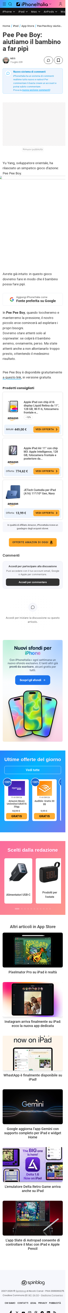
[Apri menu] (50, 4)
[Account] (60, 4)
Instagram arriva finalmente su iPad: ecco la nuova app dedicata (33, 1023)
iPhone (7, 11)
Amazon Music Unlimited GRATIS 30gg (17, 804)
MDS (12, 58)
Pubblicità (55, 1303)
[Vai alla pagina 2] (21, 908)
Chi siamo (10, 1303)
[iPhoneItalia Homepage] (31, 4)
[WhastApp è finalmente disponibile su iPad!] (33, 1053)
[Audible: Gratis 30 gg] (44, 788)
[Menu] (4, 4)
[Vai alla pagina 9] (43, 908)
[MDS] (6, 60)
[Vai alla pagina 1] (17, 908)
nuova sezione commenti (36, 90)
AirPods (49, 11)
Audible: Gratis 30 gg (44, 802)
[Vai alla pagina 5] (31, 908)
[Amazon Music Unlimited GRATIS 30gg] (16, 788)
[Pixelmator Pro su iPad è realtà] (33, 950)
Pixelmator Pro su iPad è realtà (33, 972)
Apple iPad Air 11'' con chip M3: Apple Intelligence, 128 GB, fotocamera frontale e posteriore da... (41, 453)
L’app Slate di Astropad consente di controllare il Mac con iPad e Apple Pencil (33, 1244)
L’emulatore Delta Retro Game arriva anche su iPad (33, 1189)
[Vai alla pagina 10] (47, 908)
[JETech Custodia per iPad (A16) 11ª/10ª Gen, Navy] (13, 492)
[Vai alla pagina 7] (37, 908)
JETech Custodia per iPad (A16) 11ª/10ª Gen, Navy (40, 491)
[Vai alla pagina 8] (40, 908)
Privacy (42, 1303)
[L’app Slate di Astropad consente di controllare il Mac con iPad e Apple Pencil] (33, 1218)
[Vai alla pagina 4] (28, 908)
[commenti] (48, 60)
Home (6, 26)
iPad (21, 11)
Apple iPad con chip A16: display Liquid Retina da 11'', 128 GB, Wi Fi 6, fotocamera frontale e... (41, 407)
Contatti (22, 1303)
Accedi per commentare (33, 582)
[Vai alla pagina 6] (34, 908)
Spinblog (21, 1290)
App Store (27, 26)
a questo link (12, 377)
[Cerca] (10, 4)
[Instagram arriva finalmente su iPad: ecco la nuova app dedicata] (33, 999)
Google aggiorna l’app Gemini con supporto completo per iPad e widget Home (32, 1133)
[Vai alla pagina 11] (50, 908)
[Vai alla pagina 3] (25, 908)
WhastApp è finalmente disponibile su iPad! (32, 1077)
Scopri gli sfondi (30, 680)
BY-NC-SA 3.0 (32, 1295)
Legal (33, 1303)
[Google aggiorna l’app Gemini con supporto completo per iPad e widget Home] (33, 1106)
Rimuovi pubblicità (33, 149)
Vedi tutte (33, 770)
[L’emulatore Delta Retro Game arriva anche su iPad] (33, 1164)
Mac (34, 11)
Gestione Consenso (52, 1295)
